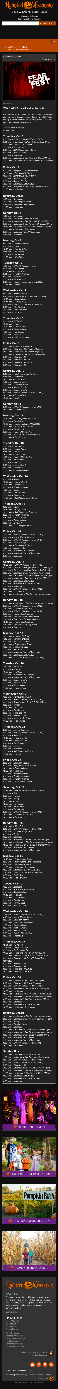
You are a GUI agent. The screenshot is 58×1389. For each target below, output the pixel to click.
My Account (35, 18)
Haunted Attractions (14, 1335)
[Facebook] (39, 1364)
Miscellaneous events (15, 1346)
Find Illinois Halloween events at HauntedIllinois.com (33, 1353)
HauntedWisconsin (12, 46)
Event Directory (12, 1333)
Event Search (49, 23)
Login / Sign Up (12, 1321)
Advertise (10, 1374)
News (24, 46)
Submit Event (23, 18)
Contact (48, 1374)
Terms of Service (36, 1374)
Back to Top (43, 1378)
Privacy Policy (21, 1374)
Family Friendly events (15, 1338)
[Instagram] (45, 1364)
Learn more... (11, 1311)
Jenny (52, 59)
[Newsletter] (32, 1364)
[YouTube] (51, 1364)
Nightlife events (12, 1341)
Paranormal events (14, 1343)
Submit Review (12, 1329)
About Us (12, 1294)
